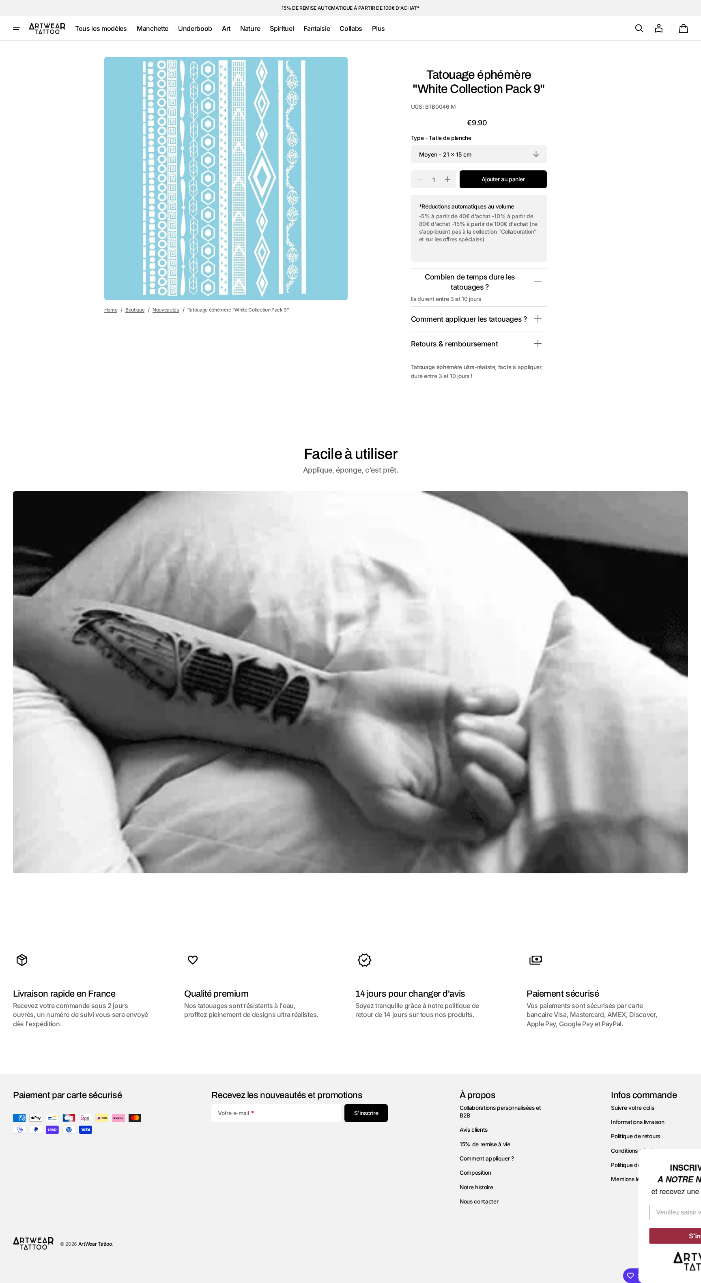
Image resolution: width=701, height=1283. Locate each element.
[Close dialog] (694, 1156)
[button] (639, 28)
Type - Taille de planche (441, 138)
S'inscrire (636, 1235)
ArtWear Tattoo (95, 1244)
